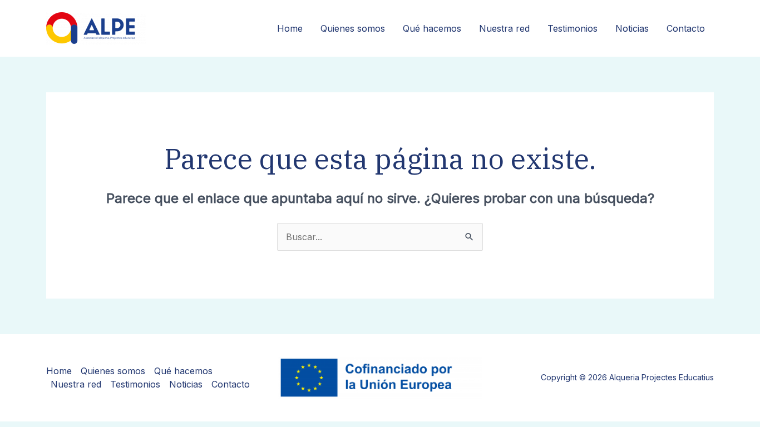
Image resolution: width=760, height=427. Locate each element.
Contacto (686, 28)
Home (290, 28)
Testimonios (572, 28)
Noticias (632, 28)
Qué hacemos (432, 28)
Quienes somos (352, 28)
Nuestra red (504, 28)
